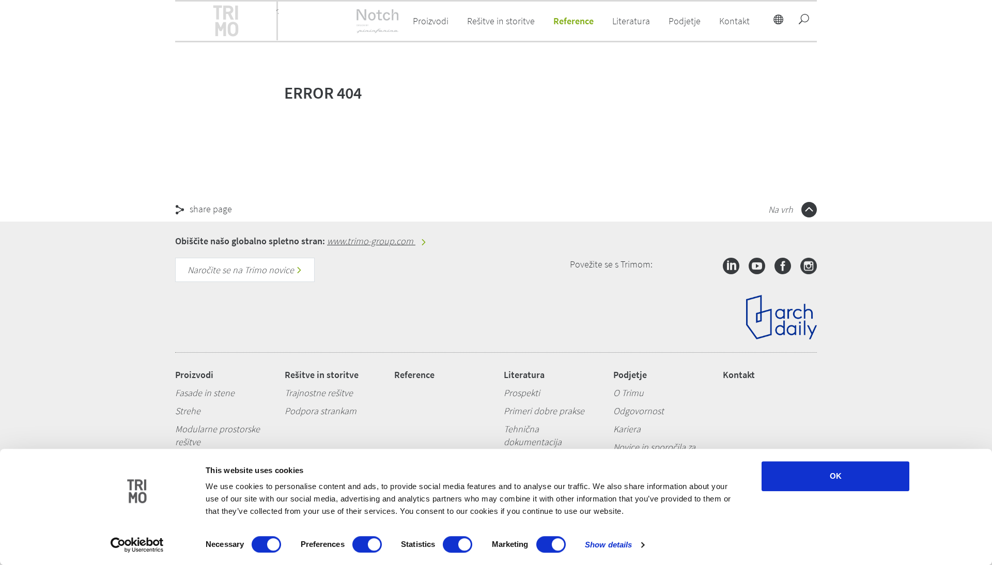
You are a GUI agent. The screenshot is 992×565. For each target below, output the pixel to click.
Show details (608, 544)
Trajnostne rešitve (319, 393)
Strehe (187, 411)
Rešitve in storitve (322, 375)
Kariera (627, 429)
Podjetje (630, 375)
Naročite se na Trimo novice (242, 270)
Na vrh (781, 209)
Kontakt (739, 375)
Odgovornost (638, 411)
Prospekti (522, 393)
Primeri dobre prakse (544, 411)
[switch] (367, 544)
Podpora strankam (321, 411)
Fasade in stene (205, 393)
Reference (573, 21)
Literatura (524, 375)
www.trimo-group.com (371, 241)
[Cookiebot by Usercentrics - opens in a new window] (137, 545)
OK (836, 476)
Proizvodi (194, 375)
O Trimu (628, 393)
